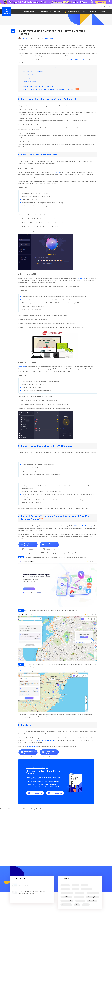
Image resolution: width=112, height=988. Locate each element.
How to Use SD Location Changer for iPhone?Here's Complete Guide (34, 885)
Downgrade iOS (66, 901)
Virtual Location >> (13, 809)
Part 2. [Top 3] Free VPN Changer (32, 71)
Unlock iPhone (66, 897)
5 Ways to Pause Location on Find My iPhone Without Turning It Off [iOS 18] (32, 892)
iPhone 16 (65, 885)
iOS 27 (85, 885)
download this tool (32, 746)
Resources (102, 6)
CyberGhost (22, 366)
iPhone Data (92, 901)
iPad (77, 905)
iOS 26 (75, 885)
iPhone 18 (65, 889)
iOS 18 (75, 889)
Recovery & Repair (29, 11)
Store (83, 11)
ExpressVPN (81, 278)
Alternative (79, 897)
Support (102, 11)
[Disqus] (56, 837)
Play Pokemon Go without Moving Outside (43, 772)
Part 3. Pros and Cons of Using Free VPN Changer (37, 86)
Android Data (66, 905)
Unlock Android (92, 893)
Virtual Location (49, 38)
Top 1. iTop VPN (29, 75)
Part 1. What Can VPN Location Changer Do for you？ (39, 68)
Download (93, 11)
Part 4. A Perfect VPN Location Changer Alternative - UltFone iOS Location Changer (48, 89)
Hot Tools (57, 11)
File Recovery (86, 889)
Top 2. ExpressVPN (30, 78)
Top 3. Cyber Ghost (30, 81)
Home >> (5, 809)
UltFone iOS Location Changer (78, 60)
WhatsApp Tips (92, 897)
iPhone (86, 905)
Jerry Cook (24, 38)
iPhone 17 (80, 893)
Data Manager (44, 11)
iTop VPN (57, 172)
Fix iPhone (80, 901)
